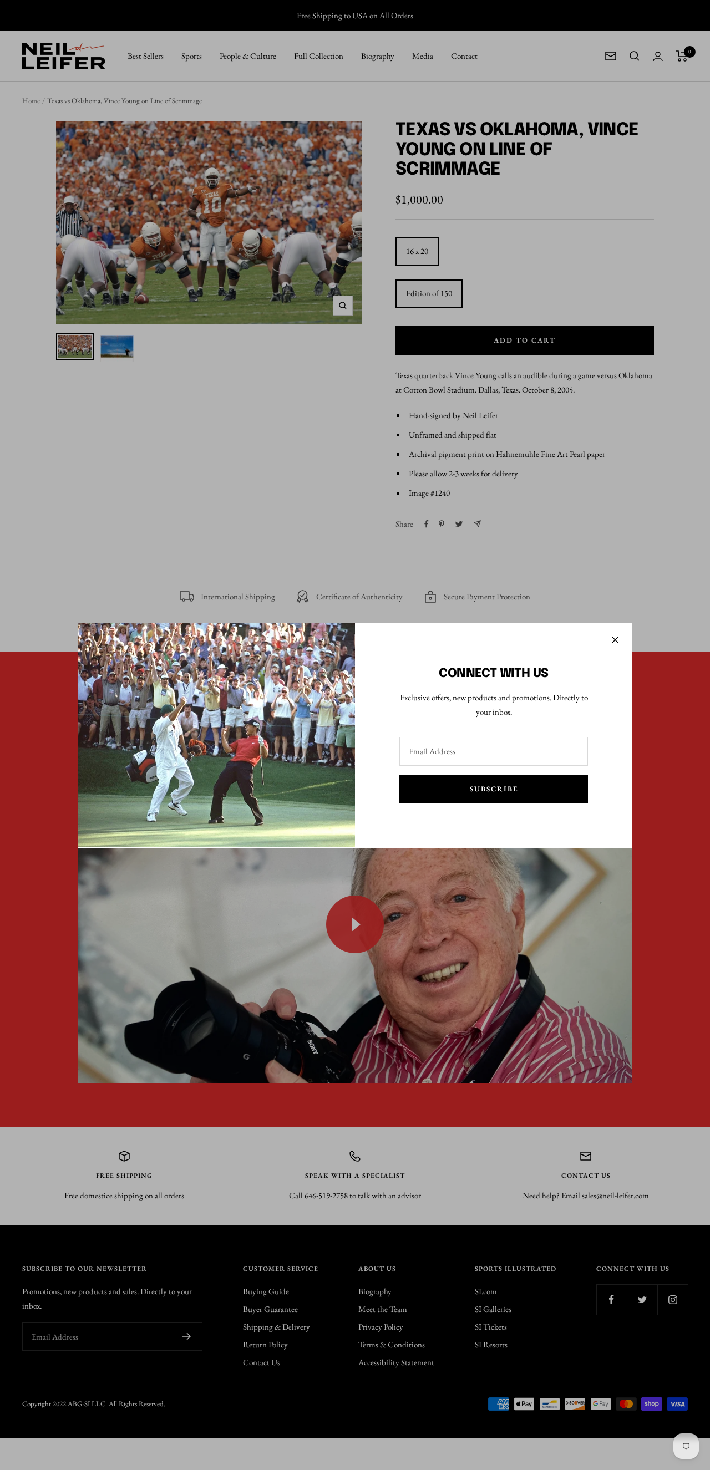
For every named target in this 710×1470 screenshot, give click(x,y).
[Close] (615, 640)
